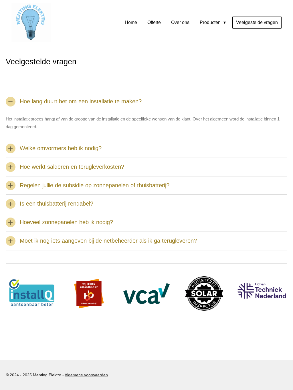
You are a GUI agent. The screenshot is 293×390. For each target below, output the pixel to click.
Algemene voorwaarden (86, 375)
